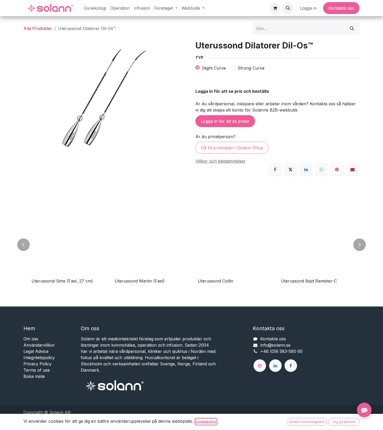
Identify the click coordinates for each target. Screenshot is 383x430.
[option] (191, 244)
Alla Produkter (37, 28)
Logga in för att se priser (225, 121)
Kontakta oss (341, 8)
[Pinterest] (337, 169)
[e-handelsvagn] (274, 8)
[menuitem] (95, 8)
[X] (290, 169)
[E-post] (352, 169)
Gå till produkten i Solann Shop (232, 147)
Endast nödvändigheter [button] (307, 422)
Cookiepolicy (206, 421)
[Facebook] (275, 169)
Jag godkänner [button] (344, 422)
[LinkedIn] (306, 169)
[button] (287, 8)
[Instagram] (260, 365)
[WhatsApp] (321, 169)
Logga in (308, 8)
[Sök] (352, 28)
